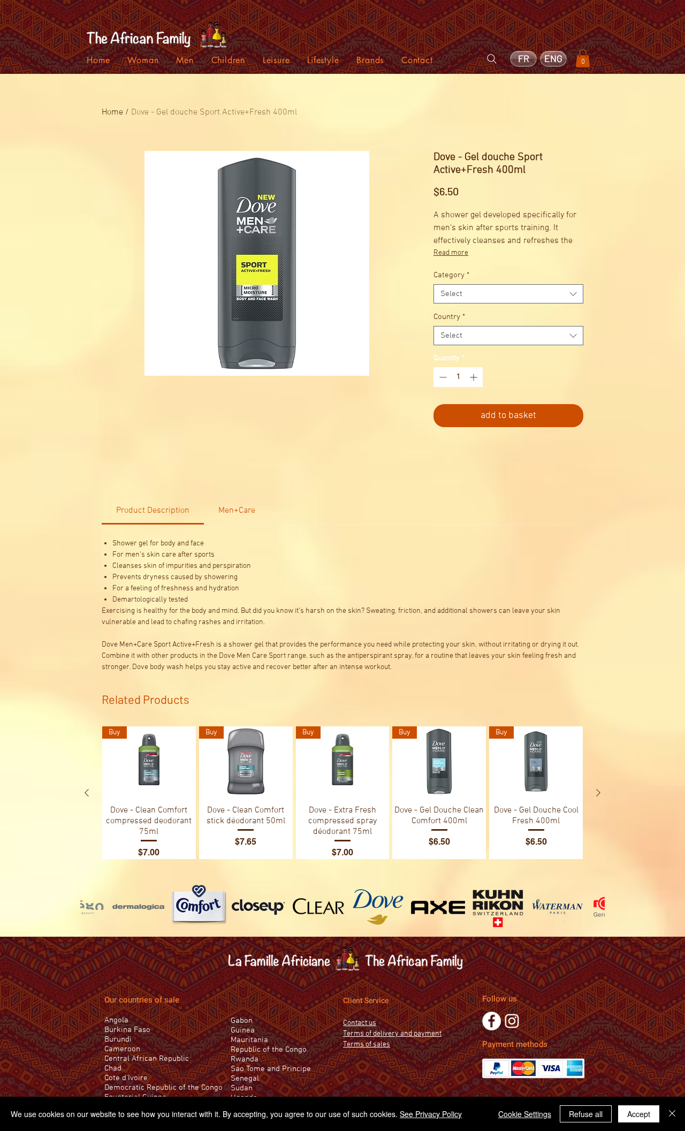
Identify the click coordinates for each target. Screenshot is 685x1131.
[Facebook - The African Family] (491, 1021)
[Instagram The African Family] (512, 1021)
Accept (638, 1114)
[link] (152, 510)
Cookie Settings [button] (524, 1114)
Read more (450, 252)
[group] (342, 793)
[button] (582, 58)
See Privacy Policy (431, 1114)
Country (449, 317)
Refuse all (586, 1114)
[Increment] (474, 377)
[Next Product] (598, 792)
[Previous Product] (86, 792)
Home (112, 112)
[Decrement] (441, 377)
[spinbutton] (458, 377)
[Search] (492, 59)
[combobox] (508, 293)
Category (451, 275)
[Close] (672, 1113)
